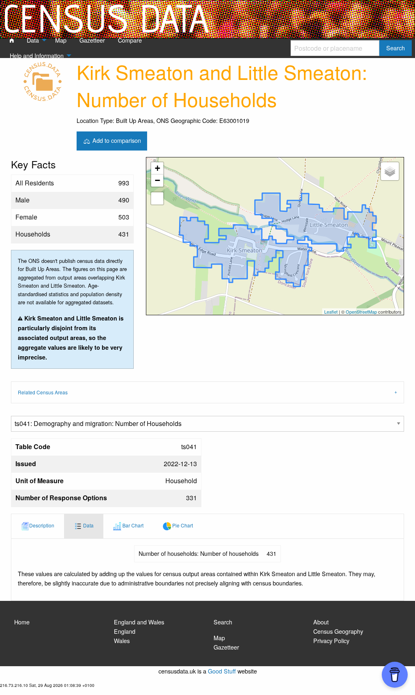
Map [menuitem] (60, 40)
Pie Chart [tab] (182, 525)
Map (219, 637)
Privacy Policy (331, 640)
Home (22, 622)
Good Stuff (222, 671)
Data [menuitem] (33, 40)
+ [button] (157, 168)
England (124, 631)
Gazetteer (226, 647)
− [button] (157, 180)
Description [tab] (41, 525)
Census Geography (338, 631)
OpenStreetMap (361, 311)
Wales (122, 640)
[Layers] (390, 171)
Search (223, 622)
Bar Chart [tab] (132, 525)
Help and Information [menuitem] (37, 55)
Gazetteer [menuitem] (92, 40)
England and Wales (139, 622)
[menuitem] (11, 40)
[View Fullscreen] (157, 198)
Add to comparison (116, 140)
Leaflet (331, 311)
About (321, 622)
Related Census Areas (43, 392)
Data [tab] (88, 525)
